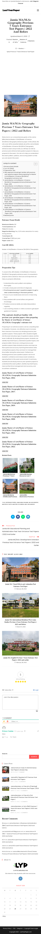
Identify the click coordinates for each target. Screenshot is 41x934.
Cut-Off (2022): (9, 168)
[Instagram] (20, 879)
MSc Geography (30, 504)
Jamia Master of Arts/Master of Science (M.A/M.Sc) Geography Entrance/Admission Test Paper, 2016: (20, 182)
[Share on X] (13, 517)
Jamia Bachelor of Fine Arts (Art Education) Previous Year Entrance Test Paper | (24, 797)
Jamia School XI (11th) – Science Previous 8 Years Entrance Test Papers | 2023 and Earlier (20, 834)
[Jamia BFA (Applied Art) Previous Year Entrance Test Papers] (5, 779)
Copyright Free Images (31, 928)
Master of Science (23, 40)
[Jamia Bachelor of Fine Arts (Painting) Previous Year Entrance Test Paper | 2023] (5, 788)
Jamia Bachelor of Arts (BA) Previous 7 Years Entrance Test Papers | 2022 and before (24, 808)
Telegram (20, 928)
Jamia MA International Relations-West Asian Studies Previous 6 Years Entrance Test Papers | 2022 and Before (20, 622)
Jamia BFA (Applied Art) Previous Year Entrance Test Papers (24, 778)
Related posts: (9, 215)
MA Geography (33, 502)
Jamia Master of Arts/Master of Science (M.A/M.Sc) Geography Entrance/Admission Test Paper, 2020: (20, 200)
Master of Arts (15, 40)
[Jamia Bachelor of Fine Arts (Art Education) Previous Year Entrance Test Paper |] (5, 798)
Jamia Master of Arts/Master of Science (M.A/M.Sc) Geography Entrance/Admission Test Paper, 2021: (20, 205)
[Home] (16, 48)
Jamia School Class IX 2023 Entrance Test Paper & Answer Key (24, 769)
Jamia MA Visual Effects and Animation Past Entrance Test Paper (20, 585)
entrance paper (11, 502)
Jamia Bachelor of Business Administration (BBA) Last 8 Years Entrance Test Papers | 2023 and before (19, 825)
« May (4, 916)
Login (37, 690)
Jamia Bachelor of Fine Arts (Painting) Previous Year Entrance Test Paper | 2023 (25, 787)
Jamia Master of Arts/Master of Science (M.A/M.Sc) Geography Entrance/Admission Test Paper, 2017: (20, 188)
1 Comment (21, 772)
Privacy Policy (7, 928)
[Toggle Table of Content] (34, 164)
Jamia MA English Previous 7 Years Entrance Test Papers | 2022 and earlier (20, 659)
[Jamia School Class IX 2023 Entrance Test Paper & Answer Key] (5, 769)
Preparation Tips (9, 170)
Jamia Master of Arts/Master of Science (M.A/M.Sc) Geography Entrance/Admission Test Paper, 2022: (20, 211)
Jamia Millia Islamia (22, 502)
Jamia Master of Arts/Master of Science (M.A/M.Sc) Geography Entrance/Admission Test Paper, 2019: (20, 194)
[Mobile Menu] (38, 10)
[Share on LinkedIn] (28, 517)
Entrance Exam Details (11, 166)
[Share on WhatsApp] (23, 517)
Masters (31, 41)
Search (4, 754)
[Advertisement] (20, 74)
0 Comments (22, 781)
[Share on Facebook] (18, 517)
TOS (14, 928)
